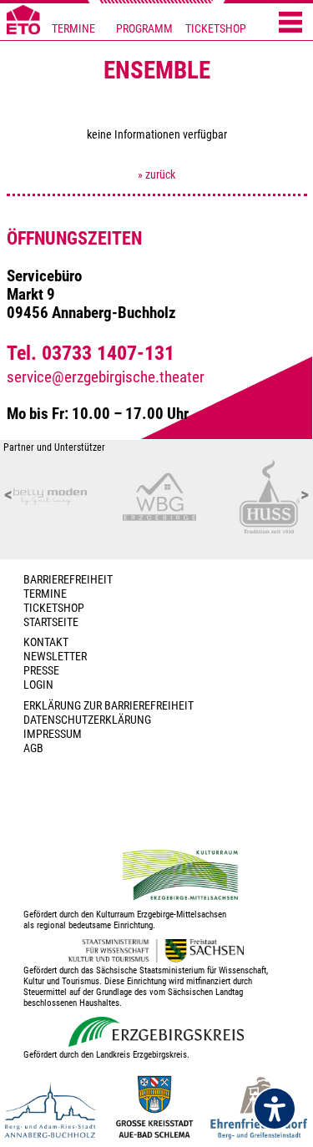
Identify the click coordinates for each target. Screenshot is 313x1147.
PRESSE (41, 671)
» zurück (156, 175)
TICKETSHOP (215, 29)
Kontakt (45, 642)
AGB (33, 748)
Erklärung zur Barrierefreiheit (108, 706)
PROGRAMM (144, 29)
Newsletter (55, 656)
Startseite (50, 622)
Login (38, 685)
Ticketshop (53, 608)
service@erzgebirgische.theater (105, 377)
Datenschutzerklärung (87, 720)
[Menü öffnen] (290, 23)
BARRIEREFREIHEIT (68, 580)
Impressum (52, 734)
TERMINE (73, 29)
